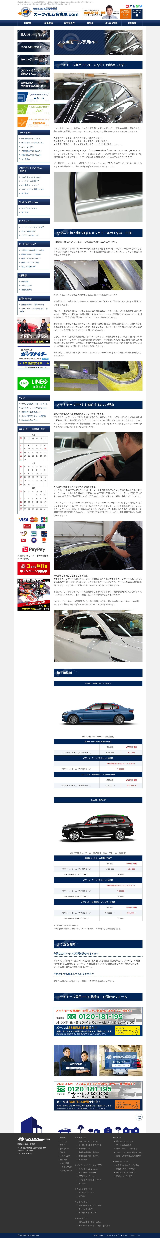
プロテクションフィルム (31, 177)
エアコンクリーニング (30, 235)
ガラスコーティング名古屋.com (33, 408)
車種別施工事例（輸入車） (31, 155)
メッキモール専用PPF (30, 181)
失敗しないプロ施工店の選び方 (128, 1156)
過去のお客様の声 (28, 267)
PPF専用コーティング (30, 185)
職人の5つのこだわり (124, 1141)
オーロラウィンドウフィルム (32, 143)
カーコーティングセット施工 (32, 227)
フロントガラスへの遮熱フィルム (129, 1152)
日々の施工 (25, 159)
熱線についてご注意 (124, 1176)
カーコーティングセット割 (126, 1149)
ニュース (63, 1141)
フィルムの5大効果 (123, 1145)
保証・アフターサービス (31, 258)
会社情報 (24, 282)
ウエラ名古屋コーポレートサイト (34, 404)
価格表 (62, 1152)
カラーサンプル (27, 147)
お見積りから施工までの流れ (32, 250)
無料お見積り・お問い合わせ (32, 305)
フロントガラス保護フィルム (32, 189)
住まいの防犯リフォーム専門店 (33, 416)
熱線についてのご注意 (30, 262)
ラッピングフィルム (29, 208)
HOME (62, 1138)
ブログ (62, 1145)
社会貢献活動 (26, 290)
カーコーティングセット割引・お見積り (34, 310)
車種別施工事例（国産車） (31, 151)
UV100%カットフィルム (30, 139)
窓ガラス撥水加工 (28, 231)
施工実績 (24, 193)
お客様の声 (64, 1149)
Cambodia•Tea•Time (29, 420)
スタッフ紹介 (26, 286)
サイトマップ (113, 1235)
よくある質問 (65, 1156)
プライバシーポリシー (131, 1235)
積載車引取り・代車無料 (31, 254)
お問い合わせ (99, 1235)
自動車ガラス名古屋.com (31, 412)
